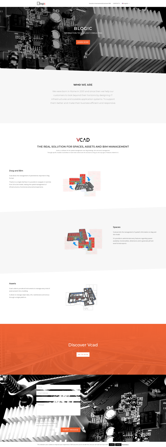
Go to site (83, 354)
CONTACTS (116, 3)
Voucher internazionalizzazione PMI (100, 3)
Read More (125, 444)
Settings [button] (118, 444)
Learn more (83, 42)
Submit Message (70, 430)
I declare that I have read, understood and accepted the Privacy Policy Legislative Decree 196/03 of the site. (46, 422)
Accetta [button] (112, 444)
